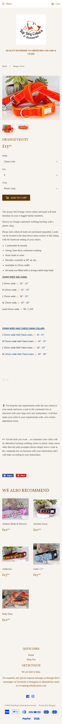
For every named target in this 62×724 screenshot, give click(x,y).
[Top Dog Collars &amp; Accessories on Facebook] (27, 696)
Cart (57, 3)
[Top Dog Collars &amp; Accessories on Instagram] (32, 696)
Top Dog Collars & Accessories (23, 705)
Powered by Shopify (47, 705)
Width (4, 156)
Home (4, 66)
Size (4, 169)
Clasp (4, 183)
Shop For (31, 659)
